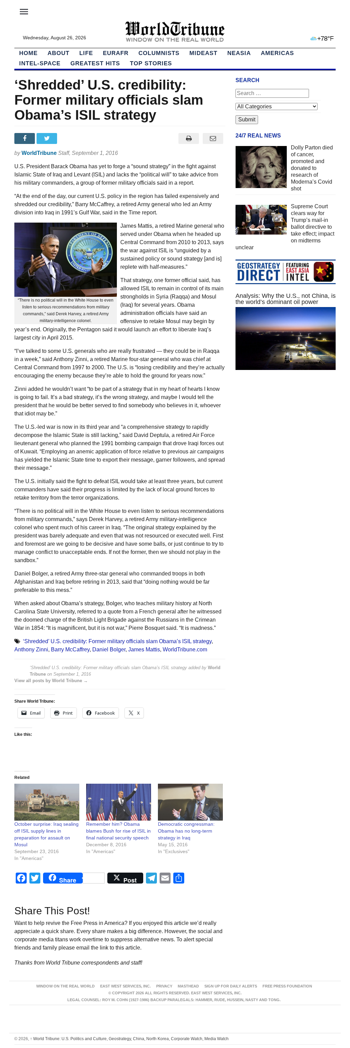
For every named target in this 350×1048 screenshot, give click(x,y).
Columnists (158, 53)
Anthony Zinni (31, 649)
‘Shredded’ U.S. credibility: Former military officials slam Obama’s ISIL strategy (117, 641)
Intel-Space (39, 63)
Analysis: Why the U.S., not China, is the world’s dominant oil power (285, 298)
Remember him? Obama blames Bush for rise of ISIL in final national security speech (118, 830)
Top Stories (151, 63)
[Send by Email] (213, 138)
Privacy (164, 986)
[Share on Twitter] (48, 138)
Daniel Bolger (108, 649)
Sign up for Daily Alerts (230, 986)
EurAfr (116, 53)
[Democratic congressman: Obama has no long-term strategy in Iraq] (190, 802)
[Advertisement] (285, 435)
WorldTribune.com (185, 649)
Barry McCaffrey (70, 649)
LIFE (86, 53)
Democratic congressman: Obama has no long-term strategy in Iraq (186, 830)
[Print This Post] (189, 138)
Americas (277, 53)
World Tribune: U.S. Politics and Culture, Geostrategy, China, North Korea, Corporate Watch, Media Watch (129, 1038)
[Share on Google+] (70, 138)
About (58, 53)
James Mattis (144, 649)
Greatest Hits (95, 63)
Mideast (203, 53)
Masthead (188, 986)
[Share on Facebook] (25, 138)
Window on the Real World (65, 986)
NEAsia (239, 53)
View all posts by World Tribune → (51, 680)
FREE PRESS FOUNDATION (287, 986)
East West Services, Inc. (125, 986)
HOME (28, 53)
